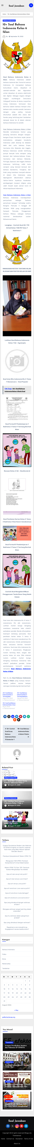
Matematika (6, 964)
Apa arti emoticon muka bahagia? (17, 893)
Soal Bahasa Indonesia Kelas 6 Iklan (17, 195)
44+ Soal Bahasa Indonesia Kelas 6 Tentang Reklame (22, 694)
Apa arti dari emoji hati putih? (17, 874)
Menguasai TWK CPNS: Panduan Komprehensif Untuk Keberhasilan (16, 1086)
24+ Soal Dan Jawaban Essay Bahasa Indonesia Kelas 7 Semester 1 (15, 783)
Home (3, 1139)
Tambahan (6, 968)
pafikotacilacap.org (8, 1017)
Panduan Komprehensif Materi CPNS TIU (17, 856)
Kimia (4, 959)
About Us (17, 1143)
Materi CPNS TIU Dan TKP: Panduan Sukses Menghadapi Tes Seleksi (16, 1106)
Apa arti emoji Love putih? (17, 884)
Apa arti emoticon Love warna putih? (17, 888)
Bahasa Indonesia (9, 20)
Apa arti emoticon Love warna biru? (17, 898)
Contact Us (10, 1139)
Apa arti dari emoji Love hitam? (17, 879)
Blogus (27, 1133)
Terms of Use (28, 1139)
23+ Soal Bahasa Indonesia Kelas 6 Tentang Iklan (8, 694)
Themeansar (17, 1135)
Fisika (4, 954)
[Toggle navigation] (2, 5)
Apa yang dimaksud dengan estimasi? (17, 922)
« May (16, 1010)
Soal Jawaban (16, 6)
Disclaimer (19, 1139)
